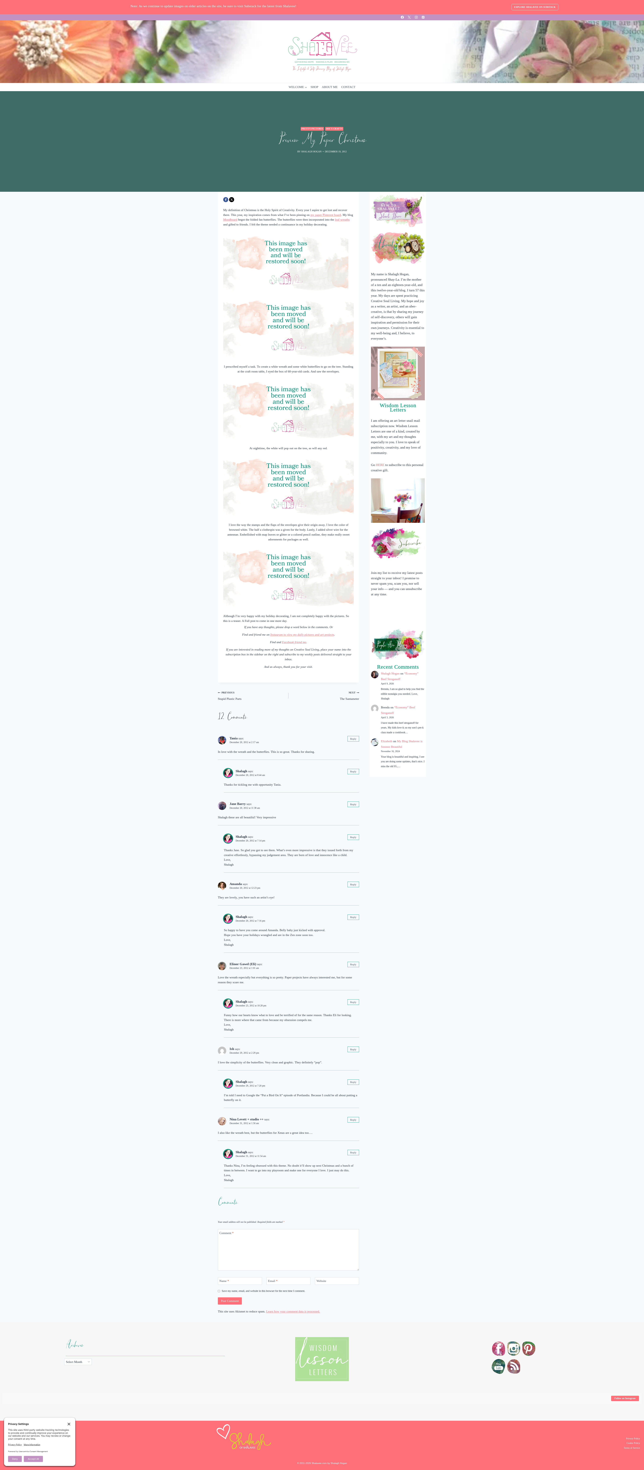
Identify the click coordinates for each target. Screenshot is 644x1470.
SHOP (314, 87)
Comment (226, 1233)
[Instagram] (416, 17)
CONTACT (348, 87)
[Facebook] (402, 17)
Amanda (236, 884)
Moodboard (230, 219)
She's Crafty (334, 129)
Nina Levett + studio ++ (246, 1119)
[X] (409, 17)
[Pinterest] (423, 17)
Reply (353, 738)
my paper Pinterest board (325, 215)
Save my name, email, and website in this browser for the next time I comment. (263, 1290)
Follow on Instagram (625, 1398)
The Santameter (349, 695)
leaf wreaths (342, 219)
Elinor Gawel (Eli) (243, 964)
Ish (232, 1049)
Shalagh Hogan (390, 673)
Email (273, 1281)
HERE (380, 465)
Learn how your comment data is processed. (293, 1311)
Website (321, 1281)
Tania (234, 738)
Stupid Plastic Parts (229, 695)
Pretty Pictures (312, 129)
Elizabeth (386, 741)
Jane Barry (238, 804)
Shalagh (241, 771)
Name (224, 1281)
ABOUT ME (330, 87)
